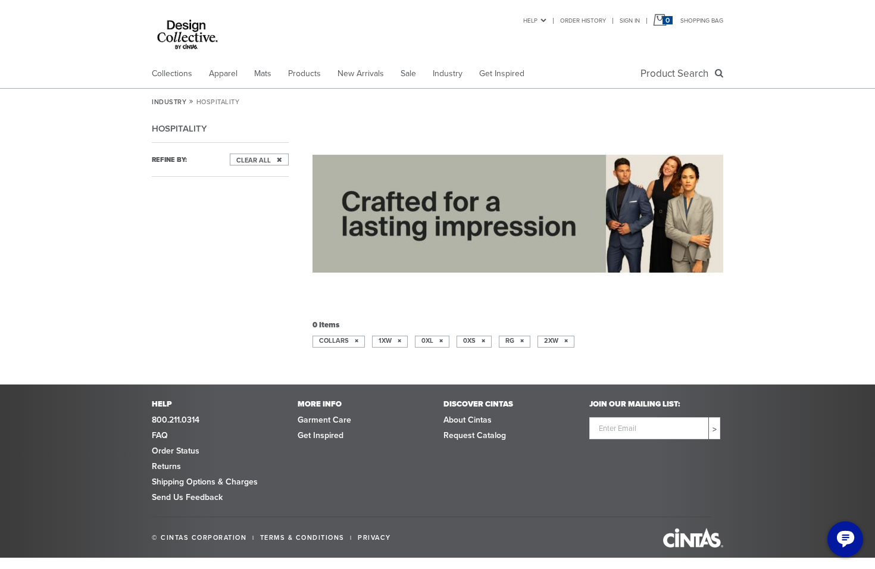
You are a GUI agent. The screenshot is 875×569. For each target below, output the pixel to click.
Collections (172, 73)
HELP (530, 20)
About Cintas (467, 420)
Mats (262, 73)
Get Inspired (501, 73)
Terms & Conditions (302, 537)
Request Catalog (474, 435)
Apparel (223, 73)
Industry (447, 73)
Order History (583, 20)
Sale (408, 73)
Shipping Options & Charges (205, 482)
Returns (166, 466)
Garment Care (324, 420)
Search (676, 73)
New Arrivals (361, 73)
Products (304, 73)
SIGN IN (630, 20)
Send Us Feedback (187, 497)
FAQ (160, 435)
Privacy (374, 537)
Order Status (175, 451)
